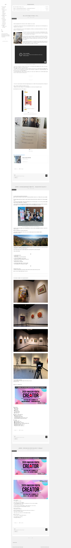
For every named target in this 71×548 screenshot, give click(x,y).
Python (3, 14)
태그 (2, 30)
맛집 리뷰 (4, 20)
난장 (5, 4)
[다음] (38, 101)
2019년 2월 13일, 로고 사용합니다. (5, 34)
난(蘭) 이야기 (4, 26)
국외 (3, 17)
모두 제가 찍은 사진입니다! (4, 33)
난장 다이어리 (3, 6)
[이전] (23, 101)
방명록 (2, 31)
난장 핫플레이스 (3, 15)
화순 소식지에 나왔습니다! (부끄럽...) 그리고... (30, 15)
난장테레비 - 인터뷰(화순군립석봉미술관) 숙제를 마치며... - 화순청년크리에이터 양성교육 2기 (24, 8)
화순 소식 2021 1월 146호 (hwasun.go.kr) (19, 154)
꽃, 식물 (3, 27)
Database (4, 13)
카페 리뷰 (4, 19)
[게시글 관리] (17, 168)
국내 (3, 16)
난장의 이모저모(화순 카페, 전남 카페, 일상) (19, 437)
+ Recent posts (15, 542)
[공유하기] (16, 168)
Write (3, 7)
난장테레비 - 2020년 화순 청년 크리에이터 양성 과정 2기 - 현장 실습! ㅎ (31, 448)
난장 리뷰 (3, 18)
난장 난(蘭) (3, 25)
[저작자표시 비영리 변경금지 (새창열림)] (22, 430)
